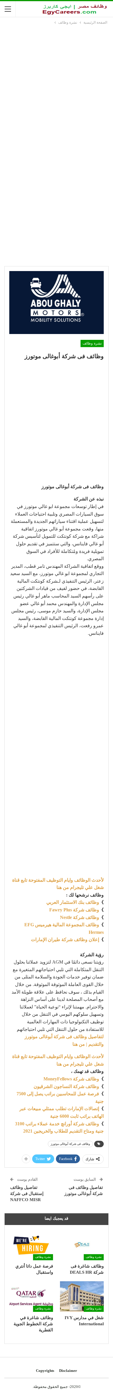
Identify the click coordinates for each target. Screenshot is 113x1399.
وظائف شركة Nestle (79, 917)
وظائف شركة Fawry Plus (74, 909)
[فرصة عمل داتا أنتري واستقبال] (31, 1244)
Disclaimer (68, 1370)
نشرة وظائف (92, 343)
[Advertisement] (56, 85)
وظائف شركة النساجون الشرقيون (66, 1086)
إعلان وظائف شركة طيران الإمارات (65, 939)
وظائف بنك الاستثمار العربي (72, 902)
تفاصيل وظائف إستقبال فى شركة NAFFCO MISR (26, 1193)
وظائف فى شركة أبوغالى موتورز (70, 1143)
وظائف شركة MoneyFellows (71, 1078)
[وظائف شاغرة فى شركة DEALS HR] (82, 1244)
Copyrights (45, 1370)
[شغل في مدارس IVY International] (82, 1296)
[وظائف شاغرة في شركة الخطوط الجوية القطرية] (31, 1296)
